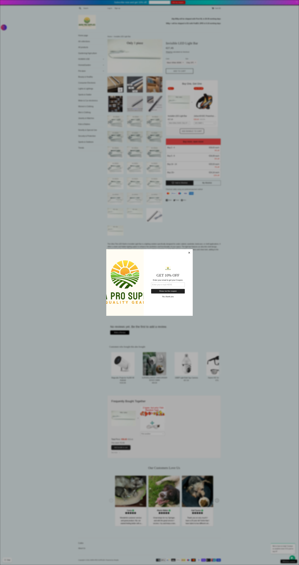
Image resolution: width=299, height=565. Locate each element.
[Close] (189, 252)
